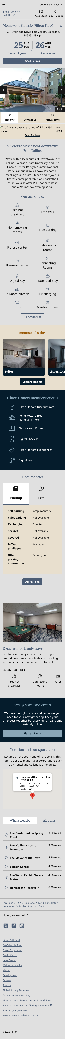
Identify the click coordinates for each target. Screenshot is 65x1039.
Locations (8, 902)
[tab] (9, 117)
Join (50, 15)
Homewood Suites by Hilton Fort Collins (24, 906)
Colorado (30, 902)
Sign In (60, 15)
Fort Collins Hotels (48, 902)
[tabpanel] (32, 131)
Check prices (41, 60)
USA (19, 902)
